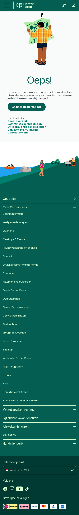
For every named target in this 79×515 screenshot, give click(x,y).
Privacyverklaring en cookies (20, 247)
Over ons (8, 230)
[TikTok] (27, 489)
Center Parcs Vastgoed (16, 307)
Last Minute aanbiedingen (25, 123)
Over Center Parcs (15, 207)
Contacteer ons (18, 132)
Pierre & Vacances (13, 341)
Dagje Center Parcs (14, 290)
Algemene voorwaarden (17, 281)
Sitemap (8, 349)
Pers (5, 383)
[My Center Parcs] (73, 5)
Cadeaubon (10, 324)
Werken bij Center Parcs (17, 358)
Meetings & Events (14, 239)
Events (7, 375)
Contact (7, 256)
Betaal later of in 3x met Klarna (20, 400)
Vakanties (9, 435)
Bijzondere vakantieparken (20, 418)
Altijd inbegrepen (13, 366)
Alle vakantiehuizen (16, 426)
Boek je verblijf (17, 121)
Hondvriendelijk (13, 443)
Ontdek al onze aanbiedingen (27, 126)
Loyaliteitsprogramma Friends (20, 264)
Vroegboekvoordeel (14, 332)
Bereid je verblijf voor (15, 392)
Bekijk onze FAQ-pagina (23, 129)
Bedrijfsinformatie (13, 213)
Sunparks (8, 273)
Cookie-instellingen (14, 315)
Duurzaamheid (12, 298)
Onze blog (9, 198)
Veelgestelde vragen (15, 222)
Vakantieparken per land (19, 409)
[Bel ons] (64, 5)
